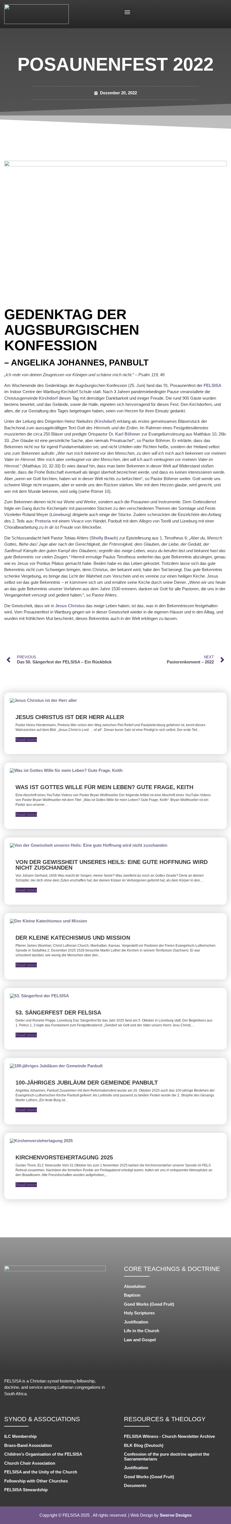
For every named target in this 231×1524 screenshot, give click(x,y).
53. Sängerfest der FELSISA (58, 1012)
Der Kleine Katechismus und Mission (72, 938)
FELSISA (212, 385)
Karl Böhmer (127, 434)
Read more (26, 739)
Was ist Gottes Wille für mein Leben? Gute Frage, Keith (104, 787)
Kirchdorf (48, 398)
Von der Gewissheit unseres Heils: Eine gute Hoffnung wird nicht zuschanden (111, 865)
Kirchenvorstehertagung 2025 (64, 1157)
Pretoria (43, 521)
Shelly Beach (104, 537)
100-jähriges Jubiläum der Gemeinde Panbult (86, 1082)
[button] (127, 12)
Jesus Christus (70, 605)
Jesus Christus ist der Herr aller (69, 717)
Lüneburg (60, 514)
